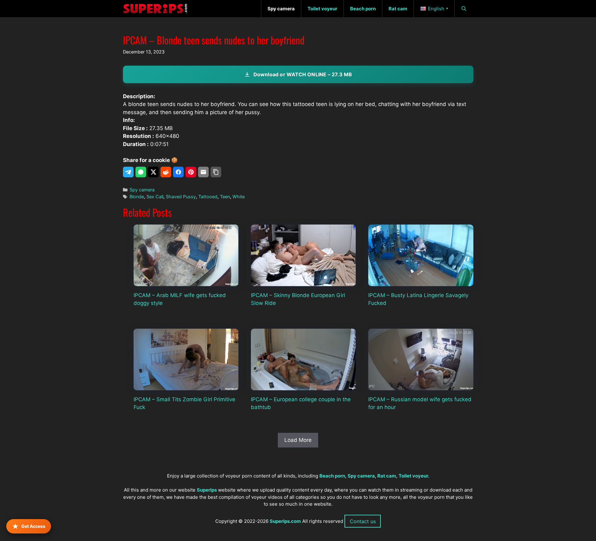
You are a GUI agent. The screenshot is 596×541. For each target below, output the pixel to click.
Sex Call (154, 196)
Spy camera (142, 189)
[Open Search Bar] (464, 8)
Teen (225, 196)
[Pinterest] (191, 172)
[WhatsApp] (140, 172)
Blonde (137, 196)
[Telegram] (128, 172)
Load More (298, 440)
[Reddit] (165, 172)
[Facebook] (178, 172)
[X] (153, 172)
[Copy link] (216, 172)
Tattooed (207, 196)
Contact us (363, 521)
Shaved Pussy (181, 196)
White (238, 196)
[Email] (203, 172)
